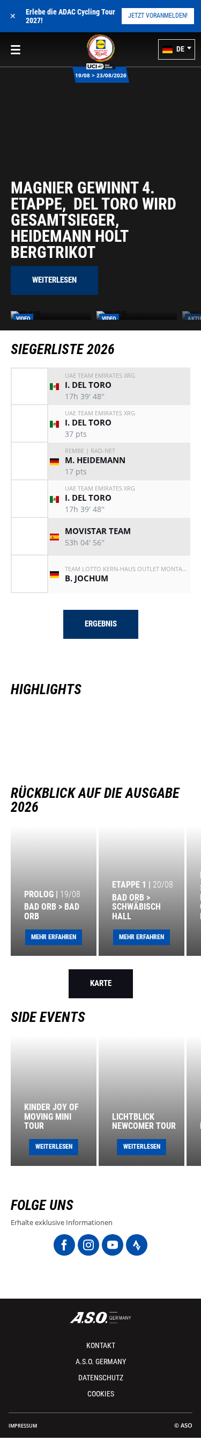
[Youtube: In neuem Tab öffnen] (112, 1245)
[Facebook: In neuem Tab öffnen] (64, 1245)
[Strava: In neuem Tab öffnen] (136, 1245)
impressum (23, 1425)
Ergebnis (101, 624)
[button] (176, 49)
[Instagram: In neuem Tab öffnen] (88, 1245)
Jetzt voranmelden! (158, 15)
